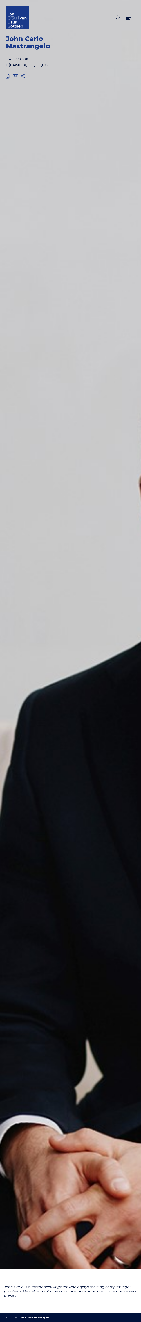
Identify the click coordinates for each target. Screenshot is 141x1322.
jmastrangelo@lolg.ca (28, 64)
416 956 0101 (19, 59)
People (13, 1317)
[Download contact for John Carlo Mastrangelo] (15, 76)
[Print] (8, 76)
